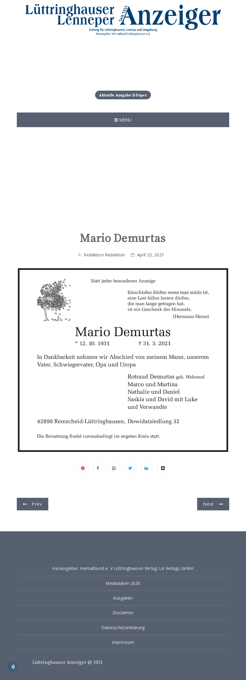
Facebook (98, 468)
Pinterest (83, 468)
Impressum (123, 642)
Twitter (130, 468)
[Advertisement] (123, 178)
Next (208, 504)
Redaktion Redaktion (104, 255)
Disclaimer (123, 612)
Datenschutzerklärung (123, 627)
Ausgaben (123, 598)
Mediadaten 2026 (123, 583)
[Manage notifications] (13, 667)
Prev (37, 504)
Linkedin (147, 468)
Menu (125, 120)
